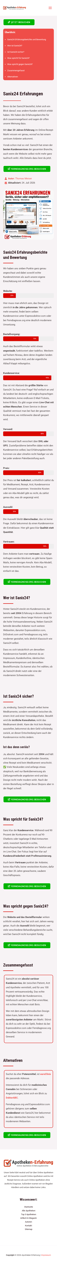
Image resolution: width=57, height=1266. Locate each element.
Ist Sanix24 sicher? (15, 52)
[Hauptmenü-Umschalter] (50, 8)
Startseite (28, 1207)
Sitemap (28, 1229)
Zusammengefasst (16, 70)
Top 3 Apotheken (28, 1214)
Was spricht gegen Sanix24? (20, 64)
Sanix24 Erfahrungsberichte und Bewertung (26, 39)
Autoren (28, 1222)
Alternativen (12, 76)
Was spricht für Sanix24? (18, 58)
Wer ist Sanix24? (14, 45)
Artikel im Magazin (28, 1218)
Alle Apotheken (28, 1210)
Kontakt (28, 1225)
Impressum (46, 1255)
